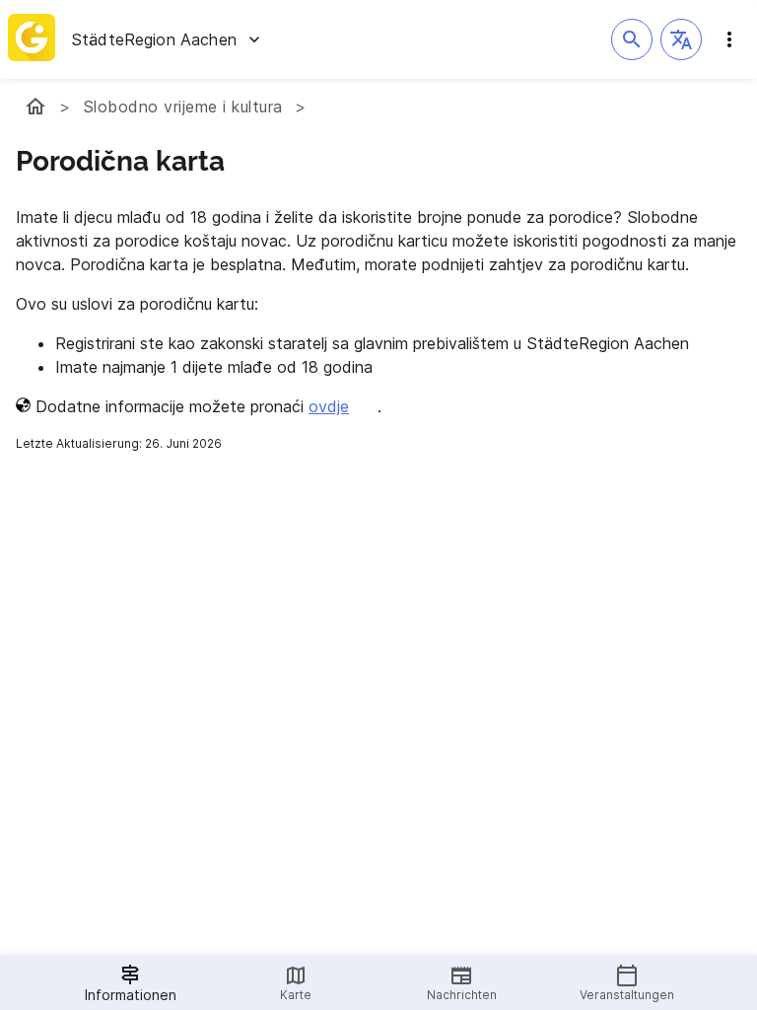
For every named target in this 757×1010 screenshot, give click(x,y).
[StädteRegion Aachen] (35, 106)
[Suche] (632, 39)
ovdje (329, 406)
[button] (681, 39)
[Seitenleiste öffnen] (729, 39)
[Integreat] (31, 39)
